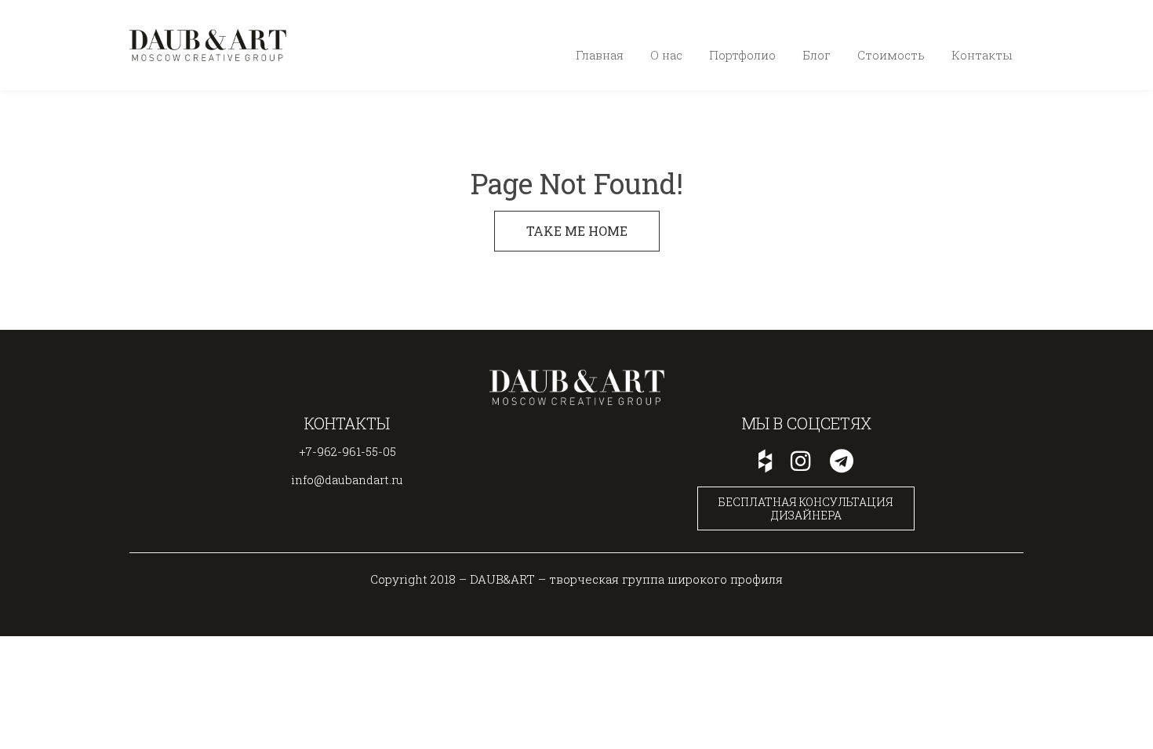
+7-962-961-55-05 (962, 27)
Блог (816, 55)
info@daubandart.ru (347, 479)
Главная (600, 55)
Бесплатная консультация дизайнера (805, 508)
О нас (666, 55)
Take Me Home (576, 231)
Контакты (981, 55)
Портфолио (742, 55)
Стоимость (891, 55)
